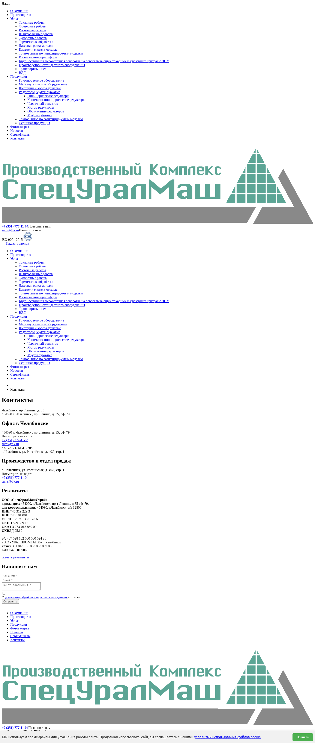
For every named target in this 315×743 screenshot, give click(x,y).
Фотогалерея (19, 127)
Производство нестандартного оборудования (52, 65)
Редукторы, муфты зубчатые (39, 92)
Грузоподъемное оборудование (41, 80)
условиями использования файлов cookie (227, 737)
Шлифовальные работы (36, 34)
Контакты (17, 138)
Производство (20, 15)
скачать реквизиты (15, 557)
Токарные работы (32, 22)
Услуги (15, 18)
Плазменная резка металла (38, 49)
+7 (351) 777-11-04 (15, 440)
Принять (303, 737)
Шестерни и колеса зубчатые (40, 88)
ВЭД (22, 72)
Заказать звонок (17, 243)
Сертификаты (20, 134)
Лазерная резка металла (36, 45)
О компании (19, 11)
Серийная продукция (34, 123)
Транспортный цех (32, 69)
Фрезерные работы (32, 26)
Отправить (10, 601)
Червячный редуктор (42, 103)
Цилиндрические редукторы (48, 96)
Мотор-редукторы (40, 107)
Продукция (18, 76)
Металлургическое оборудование (43, 84)
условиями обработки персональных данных (36, 597)
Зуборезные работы (33, 38)
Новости (16, 130)
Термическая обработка (36, 42)
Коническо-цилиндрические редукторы (56, 100)
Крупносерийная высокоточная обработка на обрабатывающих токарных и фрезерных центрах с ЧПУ (94, 61)
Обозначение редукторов (45, 111)
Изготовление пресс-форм (38, 57)
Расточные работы (32, 30)
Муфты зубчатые (39, 115)
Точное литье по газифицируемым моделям (51, 53)
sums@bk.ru (10, 230)
